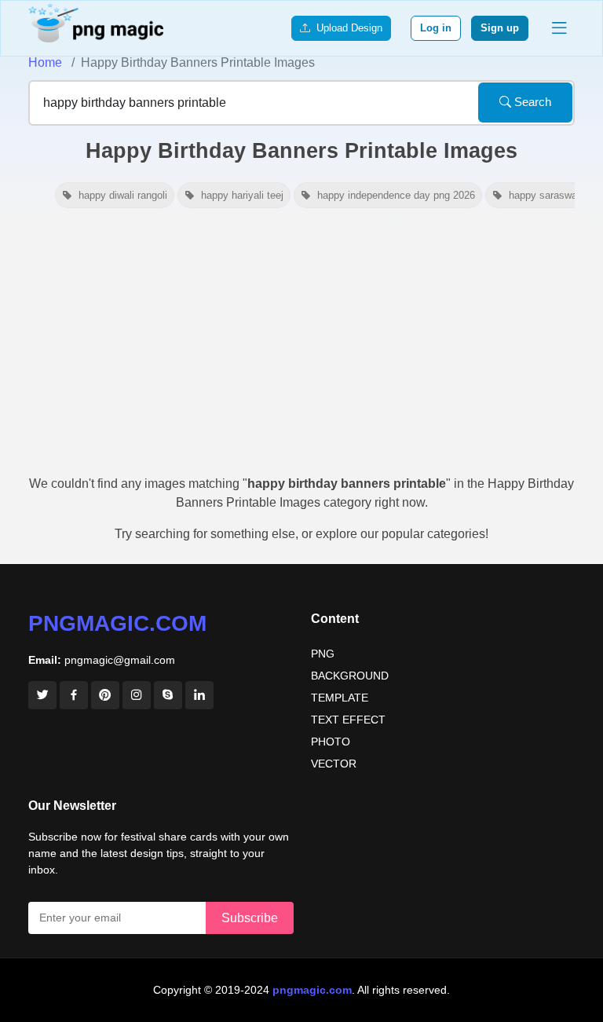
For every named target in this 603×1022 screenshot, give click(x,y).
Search (531, 101)
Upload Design (346, 28)
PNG (322, 653)
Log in (435, 28)
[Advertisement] (301, 349)
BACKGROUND (350, 675)
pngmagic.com (117, 623)
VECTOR (333, 763)
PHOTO (330, 741)
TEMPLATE (339, 697)
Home (45, 62)
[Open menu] (559, 28)
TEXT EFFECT (348, 719)
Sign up (500, 28)
